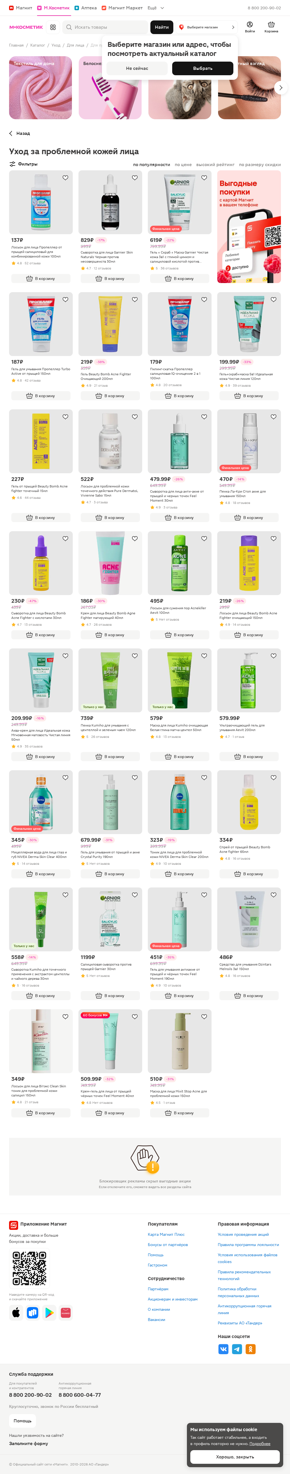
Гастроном (157, 1265)
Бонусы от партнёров (168, 1244)
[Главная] (26, 27)
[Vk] (223, 1349)
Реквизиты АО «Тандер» (240, 1323)
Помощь (155, 1255)
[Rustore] (32, 1313)
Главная (16, 45)
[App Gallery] (66, 1313)
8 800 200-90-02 (264, 8)
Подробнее (260, 1443)
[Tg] (237, 1349)
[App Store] (16, 1313)
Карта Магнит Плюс (166, 1234)
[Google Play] (49, 1313)
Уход (56, 45)
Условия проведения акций (243, 1234)
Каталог (37, 45)
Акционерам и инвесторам (173, 1299)
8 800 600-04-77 (80, 1395)
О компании (159, 1309)
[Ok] (250, 1349)
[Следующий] (281, 88)
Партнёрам (158, 1289)
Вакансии (156, 1319)
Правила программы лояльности (248, 1244)
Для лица (75, 45)
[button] (207, 27)
